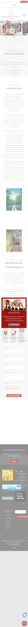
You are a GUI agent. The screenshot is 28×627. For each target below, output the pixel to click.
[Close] (24, 300)
